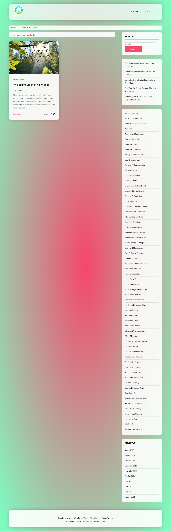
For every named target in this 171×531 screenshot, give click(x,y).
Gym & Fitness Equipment (135, 253)
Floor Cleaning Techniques (135, 243)
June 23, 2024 (17, 90)
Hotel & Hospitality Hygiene (136, 290)
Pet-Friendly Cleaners (133, 362)
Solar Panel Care (131, 393)
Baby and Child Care (133, 139)
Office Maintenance (132, 336)
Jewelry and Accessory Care (135, 305)
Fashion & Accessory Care (135, 233)
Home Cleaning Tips (132, 274)
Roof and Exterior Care (134, 378)
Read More (18, 114)
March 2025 (129, 450)
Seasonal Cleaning (132, 383)
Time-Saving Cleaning (133, 414)
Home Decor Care (131, 279)
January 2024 (130, 497)
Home (13, 27)
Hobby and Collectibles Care (135, 264)
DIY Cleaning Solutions (134, 217)
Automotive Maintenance (134, 134)
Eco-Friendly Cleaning (133, 227)
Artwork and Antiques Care (135, 124)
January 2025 (130, 461)
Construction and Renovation (136, 207)
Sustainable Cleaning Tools (135, 403)
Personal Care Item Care (134, 357)
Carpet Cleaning (131, 170)
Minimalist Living (132, 321)
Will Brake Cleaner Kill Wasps (31, 84)
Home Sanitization (132, 284)
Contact (149, 12)
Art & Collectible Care (133, 118)
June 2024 (128, 487)
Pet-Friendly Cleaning (133, 367)
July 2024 (128, 481)
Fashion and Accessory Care (135, 238)
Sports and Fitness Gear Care (136, 398)
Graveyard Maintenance (134, 248)
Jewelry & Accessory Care (135, 300)
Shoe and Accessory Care (134, 388)
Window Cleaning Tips (133, 429)
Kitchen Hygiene (131, 315)
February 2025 (130, 455)
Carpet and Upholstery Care (135, 165)
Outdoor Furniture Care (134, 352)
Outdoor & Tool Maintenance (136, 341)
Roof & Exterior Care (133, 372)
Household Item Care (133, 295)
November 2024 (131, 471)
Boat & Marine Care (132, 160)
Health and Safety (131, 258)
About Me (134, 12)
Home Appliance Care (133, 269)
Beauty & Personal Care (134, 155)
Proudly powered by (70, 518)
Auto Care (129, 129)
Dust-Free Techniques (133, 222)
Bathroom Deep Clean (133, 150)
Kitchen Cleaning (131, 310)
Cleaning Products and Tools (135, 186)
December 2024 (131, 466)
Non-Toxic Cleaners (132, 326)
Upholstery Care (131, 419)
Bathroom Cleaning (132, 144)
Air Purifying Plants (132, 113)
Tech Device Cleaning (133, 409)
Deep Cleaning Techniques (135, 212)
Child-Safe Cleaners (132, 175)
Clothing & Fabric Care (134, 196)
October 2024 (130, 476)
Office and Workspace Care (135, 331)
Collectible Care (131, 201)
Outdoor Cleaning (131, 346)
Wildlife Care (130, 424)
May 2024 (128, 492)
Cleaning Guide (18, 79)
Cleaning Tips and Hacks (134, 191)
